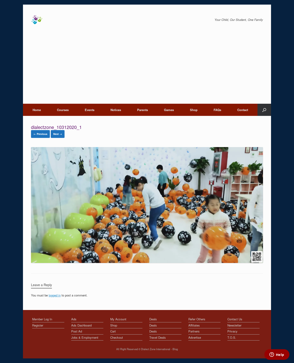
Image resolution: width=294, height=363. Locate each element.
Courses (63, 110)
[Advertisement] (147, 69)
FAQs (217, 110)
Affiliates (194, 325)
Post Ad (76, 331)
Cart (113, 331)
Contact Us (234, 319)
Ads (73, 319)
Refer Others (196, 319)
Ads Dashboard (81, 325)
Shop (194, 110)
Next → (57, 134)
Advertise (194, 337)
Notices (115, 110)
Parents (142, 110)
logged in (55, 295)
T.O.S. (231, 337)
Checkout (116, 337)
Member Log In (42, 319)
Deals (153, 319)
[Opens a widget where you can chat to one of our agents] (276, 355)
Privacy (232, 331)
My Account (118, 319)
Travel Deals (157, 337)
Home (37, 110)
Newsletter (234, 325)
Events (89, 110)
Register (37, 325)
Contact (242, 110)
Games (169, 110)
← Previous (40, 134)
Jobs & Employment (84, 337)
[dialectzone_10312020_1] (147, 262)
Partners (194, 331)
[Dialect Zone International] (36, 20)
